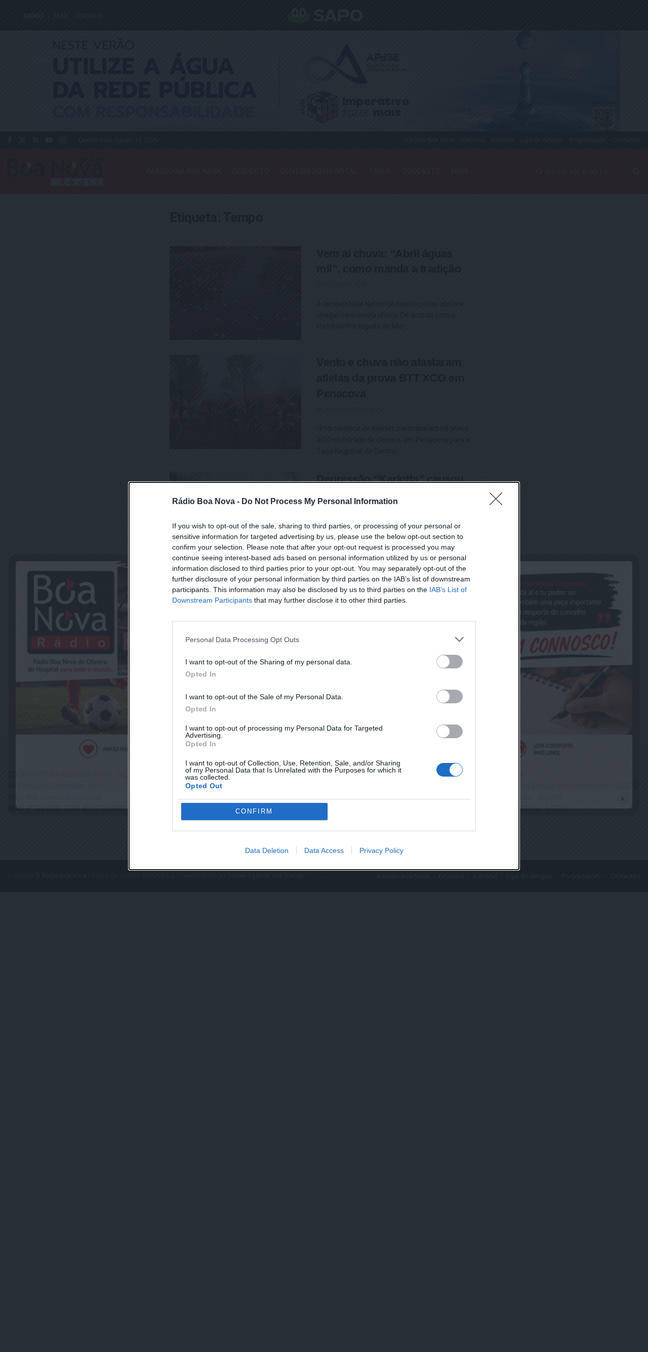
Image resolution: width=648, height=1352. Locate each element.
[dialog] (324, 676)
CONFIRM (254, 811)
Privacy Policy (381, 850)
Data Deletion (267, 850)
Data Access (324, 850)
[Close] (499, 502)
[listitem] (324, 639)
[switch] (449, 661)
